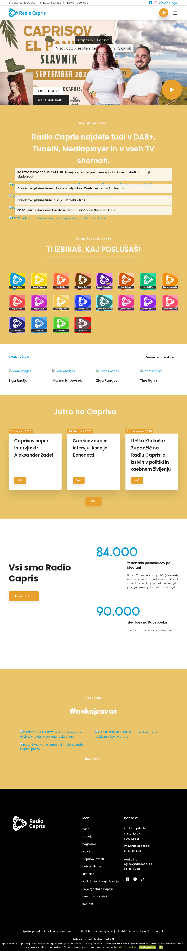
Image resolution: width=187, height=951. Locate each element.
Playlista (88, 851)
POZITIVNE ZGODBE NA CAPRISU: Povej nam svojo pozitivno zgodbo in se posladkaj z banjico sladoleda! (85, 174)
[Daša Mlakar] (105, 73)
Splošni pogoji (31, 931)
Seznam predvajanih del (109, 931)
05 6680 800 (27, 3)
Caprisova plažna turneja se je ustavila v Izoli (51, 200)
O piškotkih (83, 931)
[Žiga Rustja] (144, 73)
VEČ (93, 501)
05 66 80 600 (132, 851)
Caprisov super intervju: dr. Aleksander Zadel (33, 448)
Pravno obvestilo (139, 931)
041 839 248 (132, 869)
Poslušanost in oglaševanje (100, 881)
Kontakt (87, 904)
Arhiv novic (91, 759)
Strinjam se (147, 947)
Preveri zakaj (23, 596)
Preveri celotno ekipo (160, 357)
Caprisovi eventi (93, 859)
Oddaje (87, 836)
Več (20, 480)
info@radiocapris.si (137, 846)
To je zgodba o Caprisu (98, 889)
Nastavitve (130, 947)
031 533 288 (54, 3)
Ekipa (85, 829)
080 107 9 (83, 3)
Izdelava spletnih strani (88, 939)
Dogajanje (89, 844)
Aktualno (88, 874)
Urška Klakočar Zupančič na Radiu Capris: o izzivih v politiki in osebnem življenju (151, 455)
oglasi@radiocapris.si (138, 864)
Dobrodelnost (91, 866)
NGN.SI (109, 939)
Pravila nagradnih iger (58, 931)
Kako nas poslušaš (94, 896)
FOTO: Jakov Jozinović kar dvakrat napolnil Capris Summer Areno (66, 210)
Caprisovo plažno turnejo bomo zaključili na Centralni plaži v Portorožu (70, 188)
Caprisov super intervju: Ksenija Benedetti (90, 448)
